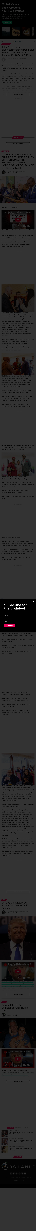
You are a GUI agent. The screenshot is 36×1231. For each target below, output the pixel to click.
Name (6, 612)
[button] (33, 601)
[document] (18, 615)
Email (6, 619)
